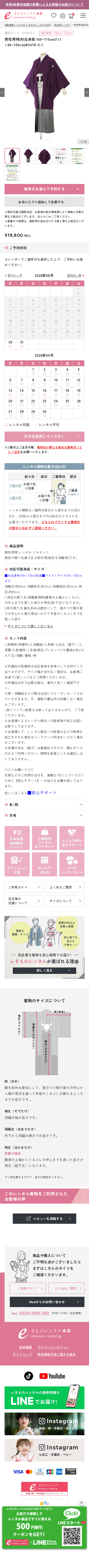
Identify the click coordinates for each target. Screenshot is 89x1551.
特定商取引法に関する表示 (56, 1354)
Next (86, 92)
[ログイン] (63, 15)
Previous (2, 92)
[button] (81, 1502)
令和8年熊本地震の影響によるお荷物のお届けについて (44, 4)
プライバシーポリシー (53, 1347)
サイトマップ (22, 1354)
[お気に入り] (53, 15)
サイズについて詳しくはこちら (30, 626)
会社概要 (25, 1347)
